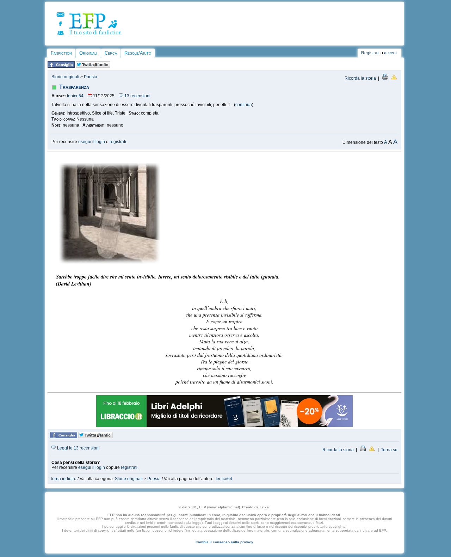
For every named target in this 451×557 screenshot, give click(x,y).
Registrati (370, 52)
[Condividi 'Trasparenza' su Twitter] (93, 66)
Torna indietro (63, 478)
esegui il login (91, 141)
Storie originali (65, 76)
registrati (118, 141)
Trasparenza (74, 87)
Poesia (90, 76)
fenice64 (75, 95)
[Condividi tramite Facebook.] (61, 66)
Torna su (389, 449)
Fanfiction (61, 53)
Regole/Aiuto (137, 53)
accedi (390, 52)
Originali (88, 53)
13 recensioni (136, 95)
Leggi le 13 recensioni (78, 448)
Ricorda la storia (360, 78)
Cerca (111, 53)
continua (243, 104)
